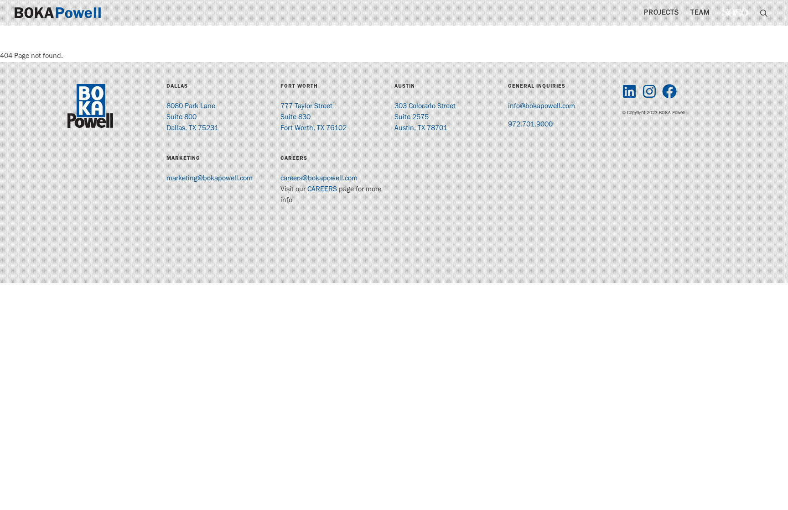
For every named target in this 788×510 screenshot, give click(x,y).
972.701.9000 (530, 125)
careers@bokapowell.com (319, 179)
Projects (661, 13)
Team (700, 13)
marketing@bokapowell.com (209, 179)
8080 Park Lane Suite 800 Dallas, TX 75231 (192, 117)
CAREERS (322, 190)
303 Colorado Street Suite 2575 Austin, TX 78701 (425, 117)
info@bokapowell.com (541, 106)
